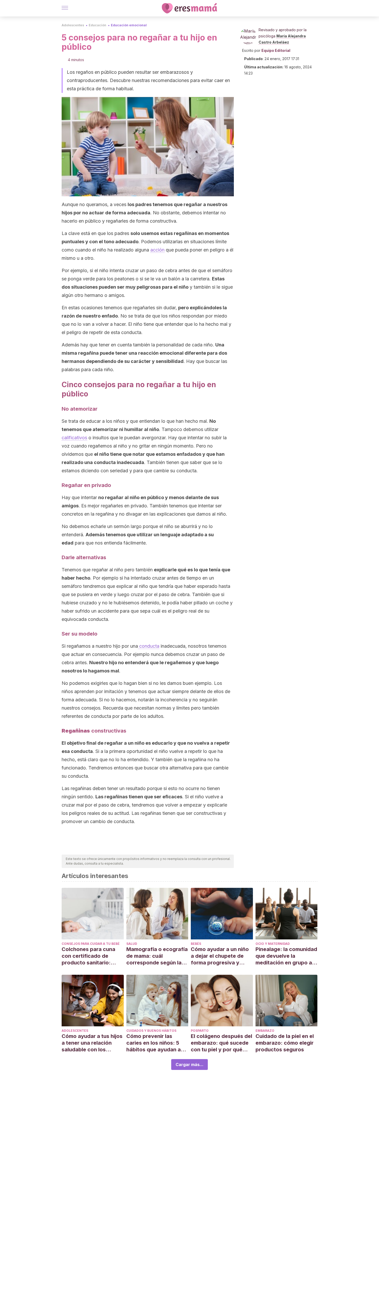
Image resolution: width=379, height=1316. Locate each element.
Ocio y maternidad (273, 944)
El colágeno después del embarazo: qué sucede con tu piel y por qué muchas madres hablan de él (221, 1043)
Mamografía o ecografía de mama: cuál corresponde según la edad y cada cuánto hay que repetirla (157, 956)
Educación (97, 25)
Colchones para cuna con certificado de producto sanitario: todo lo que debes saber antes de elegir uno (92, 956)
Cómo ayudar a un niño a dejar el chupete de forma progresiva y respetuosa (220, 956)
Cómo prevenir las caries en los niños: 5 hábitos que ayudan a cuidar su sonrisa (153, 1043)
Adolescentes (73, 25)
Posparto (200, 1031)
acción (157, 250)
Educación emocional (129, 25)
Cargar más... (189, 1064)
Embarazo (265, 1031)
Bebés (196, 944)
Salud (131, 944)
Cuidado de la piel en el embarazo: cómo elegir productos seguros (285, 1043)
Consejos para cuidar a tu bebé (91, 944)
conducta (148, 646)
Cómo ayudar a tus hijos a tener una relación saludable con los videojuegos (92, 1043)
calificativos (74, 437)
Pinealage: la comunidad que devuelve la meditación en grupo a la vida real (286, 956)
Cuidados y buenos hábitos (151, 1031)
